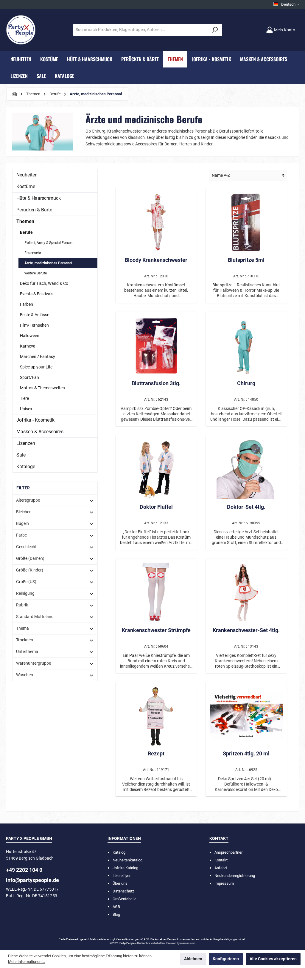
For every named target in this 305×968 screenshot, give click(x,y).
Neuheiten (27, 175)
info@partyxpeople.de (32, 880)
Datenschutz (123, 891)
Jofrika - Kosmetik (35, 420)
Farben (26, 304)
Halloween (29, 335)
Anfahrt (220, 868)
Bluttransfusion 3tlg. (156, 383)
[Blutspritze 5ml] (246, 222)
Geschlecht (26, 546)
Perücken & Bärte (34, 210)
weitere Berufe (35, 273)
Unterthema (27, 651)
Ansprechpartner (228, 852)
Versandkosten (125, 939)
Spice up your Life (36, 367)
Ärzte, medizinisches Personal (48, 263)
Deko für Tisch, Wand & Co (44, 283)
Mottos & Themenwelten (42, 387)
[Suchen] (215, 30)
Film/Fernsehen (34, 325)
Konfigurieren (226, 958)
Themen (25, 221)
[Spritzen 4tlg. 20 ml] (246, 716)
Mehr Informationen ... (26, 961)
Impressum (224, 883)
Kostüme (25, 186)
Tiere (24, 398)
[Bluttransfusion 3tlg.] (156, 346)
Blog (116, 914)
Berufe (26, 232)
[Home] (15, 94)
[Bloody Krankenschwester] (156, 222)
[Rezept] (156, 716)
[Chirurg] (246, 346)
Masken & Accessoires (39, 431)
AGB (116, 906)
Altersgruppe (28, 500)
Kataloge (25, 466)
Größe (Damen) (30, 558)
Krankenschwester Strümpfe (156, 630)
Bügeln (22, 523)
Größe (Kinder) (29, 570)
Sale (21, 455)
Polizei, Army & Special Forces (48, 243)
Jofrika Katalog (125, 868)
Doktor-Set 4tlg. (246, 507)
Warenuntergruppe (33, 663)
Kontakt (221, 860)
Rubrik (22, 605)
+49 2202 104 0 (24, 870)
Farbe (21, 535)
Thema (22, 628)
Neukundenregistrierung (234, 875)
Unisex (26, 408)
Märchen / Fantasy (37, 356)
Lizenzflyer (121, 875)
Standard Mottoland (35, 616)
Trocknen (24, 640)
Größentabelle (124, 899)
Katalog (119, 852)
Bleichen (24, 511)
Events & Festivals (36, 293)
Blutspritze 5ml (246, 260)
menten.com (187, 943)
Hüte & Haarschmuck (38, 198)
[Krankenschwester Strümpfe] (156, 593)
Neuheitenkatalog (127, 860)
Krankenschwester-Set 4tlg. (246, 630)
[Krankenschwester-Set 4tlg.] (246, 593)
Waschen (24, 674)
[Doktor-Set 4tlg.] (246, 469)
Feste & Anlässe (34, 314)
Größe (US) (26, 581)
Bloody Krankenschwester (156, 260)
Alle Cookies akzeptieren (273, 958)
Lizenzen (25, 443)
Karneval (28, 346)
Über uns (120, 883)
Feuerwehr (32, 253)
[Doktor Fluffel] (156, 469)
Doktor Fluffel (156, 507)
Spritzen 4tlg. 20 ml (246, 753)
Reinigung (25, 593)
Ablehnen (193, 958)
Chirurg (246, 383)
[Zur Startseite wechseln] (21, 30)
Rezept (156, 753)
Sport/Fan (29, 377)
